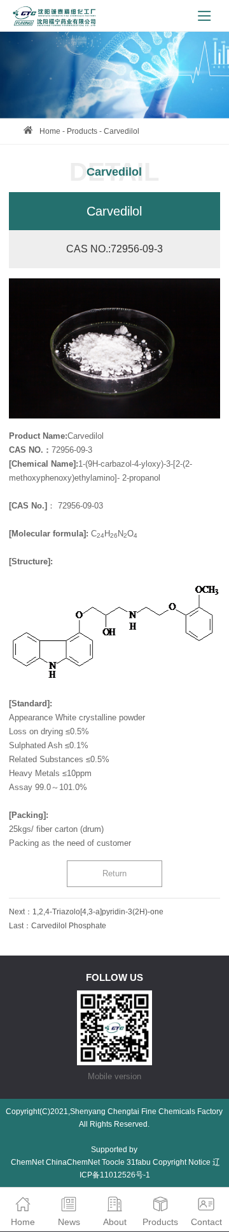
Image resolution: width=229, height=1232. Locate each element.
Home (49, 131)
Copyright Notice (182, 1162)
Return (114, 873)
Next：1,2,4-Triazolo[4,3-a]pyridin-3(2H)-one (86, 911)
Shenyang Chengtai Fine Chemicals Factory (146, 1111)
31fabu (139, 1162)
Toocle (113, 1162)
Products (82, 131)
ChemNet (27, 1162)
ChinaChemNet (73, 1162)
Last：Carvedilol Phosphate (57, 925)
